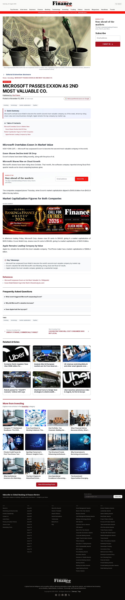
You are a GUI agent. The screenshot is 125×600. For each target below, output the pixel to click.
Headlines (104, 9)
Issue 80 (29, 521)
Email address (88, 494)
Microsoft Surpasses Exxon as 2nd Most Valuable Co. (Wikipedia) (27, 280)
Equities (35, 105)
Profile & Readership (8, 513)
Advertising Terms (7, 527)
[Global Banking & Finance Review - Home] (62, 3)
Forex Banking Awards (82, 551)
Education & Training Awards (83, 543)
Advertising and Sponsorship (10, 511)
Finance (40, 9)
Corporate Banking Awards (83, 535)
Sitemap (74, 591)
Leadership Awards (106, 511)
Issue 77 (29, 530)
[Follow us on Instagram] (59, 595)
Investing (65, 9)
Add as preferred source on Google (78, 98)
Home (5, 78)
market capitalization (25, 105)
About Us (5, 508)
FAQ (53, 524)
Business (32, 9)
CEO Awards (79, 521)
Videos (80, 9)
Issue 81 (29, 519)
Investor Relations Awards (107, 508)
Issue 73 (29, 541)
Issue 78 (29, 527)
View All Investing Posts (46, 484)
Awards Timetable (56, 511)
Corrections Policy (105, 549)
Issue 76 (29, 532)
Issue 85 (29, 508)
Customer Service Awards (83, 524)
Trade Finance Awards (106, 530)
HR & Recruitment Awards (107, 527)
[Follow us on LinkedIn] (66, 595)
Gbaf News (16, 95)
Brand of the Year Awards (83, 511)
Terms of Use (6, 524)
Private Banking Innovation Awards (110, 565)
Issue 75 (29, 535)
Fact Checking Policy (106, 557)
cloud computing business (28, 167)
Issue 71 (29, 546)
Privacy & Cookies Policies (10, 521)
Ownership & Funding (106, 546)
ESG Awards (79, 549)
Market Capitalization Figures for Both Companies (18, 132)
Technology (56, 9)
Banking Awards (80, 562)
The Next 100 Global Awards (108, 532)
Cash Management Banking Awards (85, 516)
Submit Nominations (57, 516)
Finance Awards (80, 571)
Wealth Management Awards (108, 535)
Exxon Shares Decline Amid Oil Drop (16, 129)
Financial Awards (105, 560)
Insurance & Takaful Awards (83, 557)
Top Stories (14, 9)
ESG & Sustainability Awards (83, 546)
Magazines (95, 9)
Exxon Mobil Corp (20, 241)
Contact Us (6, 516)
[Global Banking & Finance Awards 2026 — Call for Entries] (47, 219)
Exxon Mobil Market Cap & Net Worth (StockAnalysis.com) (24, 283)
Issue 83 (29, 513)
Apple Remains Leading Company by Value (18, 134)
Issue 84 (29, 511)
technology (14, 105)
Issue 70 (29, 549)
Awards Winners (56, 513)
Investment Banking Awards (83, 560)
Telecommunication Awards (108, 524)
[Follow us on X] (69, 595)
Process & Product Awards (108, 521)
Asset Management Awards (83, 508)
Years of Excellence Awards (108, 541)
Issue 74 (29, 538)
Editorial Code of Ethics (107, 551)
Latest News (6, 519)
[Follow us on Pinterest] (56, 595)
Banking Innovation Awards (83, 565)
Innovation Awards (81, 554)
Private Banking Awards (107, 562)
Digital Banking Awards (82, 568)
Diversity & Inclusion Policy (107, 554)
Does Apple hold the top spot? (16, 309)
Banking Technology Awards (83, 519)
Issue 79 (29, 524)
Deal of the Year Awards (82, 530)
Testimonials (55, 519)
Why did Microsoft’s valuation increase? (20, 303)
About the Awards (56, 508)
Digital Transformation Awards (84, 538)
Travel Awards (104, 538)
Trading (73, 9)
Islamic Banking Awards (107, 513)
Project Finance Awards (107, 519)
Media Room (55, 521)
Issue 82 (29, 516)
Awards (87, 9)
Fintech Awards (80, 541)
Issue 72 (29, 543)
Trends (112, 9)
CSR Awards (79, 527)
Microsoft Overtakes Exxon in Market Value (16, 126)
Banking (47, 9)
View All (29, 551)
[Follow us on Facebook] (62, 595)
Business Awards (80, 513)
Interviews (23, 9)
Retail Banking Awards (106, 568)
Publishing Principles (106, 543)
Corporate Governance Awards (84, 532)
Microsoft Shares (11, 161)
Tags (79, 591)
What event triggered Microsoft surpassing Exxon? (24, 297)
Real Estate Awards (106, 516)
